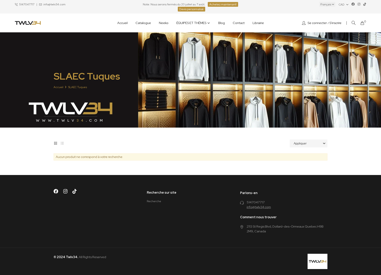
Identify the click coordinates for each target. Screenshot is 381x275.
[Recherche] (354, 23)
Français (326, 4)
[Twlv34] (28, 23)
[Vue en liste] (62, 142)
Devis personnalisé (191, 9)
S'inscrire (335, 23)
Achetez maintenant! (223, 4)
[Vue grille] (56, 142)
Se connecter (317, 23)
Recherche (154, 201)
